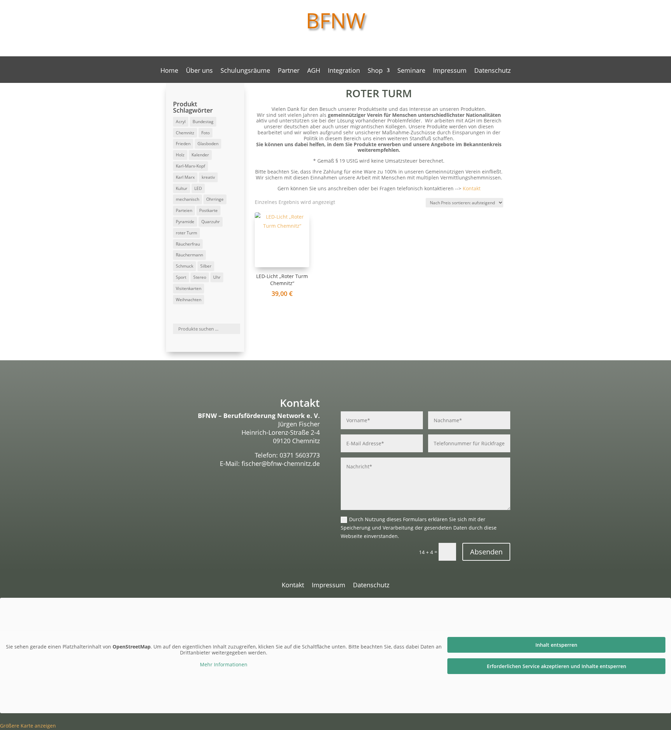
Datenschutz (492, 71)
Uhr (217, 277)
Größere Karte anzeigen (28, 725)
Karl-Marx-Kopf (190, 166)
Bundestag (203, 122)
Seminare (411, 71)
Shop (375, 71)
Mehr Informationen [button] (223, 664)
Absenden (486, 552)
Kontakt (472, 188)
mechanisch (187, 199)
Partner (289, 71)
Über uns (199, 71)
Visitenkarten (188, 288)
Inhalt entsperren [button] (556, 645)
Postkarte (208, 210)
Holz (180, 155)
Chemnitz (185, 133)
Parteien (184, 210)
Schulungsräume (245, 71)
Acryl (181, 122)
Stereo (199, 277)
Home (169, 71)
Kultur (181, 188)
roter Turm (186, 233)
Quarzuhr (210, 222)
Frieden (183, 144)
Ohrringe (215, 199)
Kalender (200, 155)
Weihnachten (188, 300)
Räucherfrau (188, 244)
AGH (313, 71)
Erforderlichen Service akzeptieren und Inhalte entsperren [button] (556, 666)
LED (198, 188)
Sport (181, 277)
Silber (205, 266)
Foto (205, 133)
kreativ (208, 177)
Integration (344, 71)
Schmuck (184, 266)
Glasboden (207, 144)
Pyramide (185, 222)
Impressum (450, 71)
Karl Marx (185, 177)
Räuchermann (189, 255)
